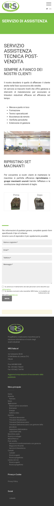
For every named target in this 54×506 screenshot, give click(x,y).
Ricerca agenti (14, 455)
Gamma (11, 415)
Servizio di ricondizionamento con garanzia (25, 443)
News (10, 401)
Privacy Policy (13, 481)
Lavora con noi (13, 460)
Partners (12, 399)
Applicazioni (12, 403)
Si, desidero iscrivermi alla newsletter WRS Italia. (21, 291)
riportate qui (13, 295)
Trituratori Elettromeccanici (19, 422)
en (50, 9)
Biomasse (13, 408)
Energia (12, 410)
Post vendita (12, 441)
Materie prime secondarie (18, 406)
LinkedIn (12, 498)
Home (10, 394)
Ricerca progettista (16, 458)
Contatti (11, 450)
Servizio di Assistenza (17, 448)
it (47, 9)
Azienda (11, 396)
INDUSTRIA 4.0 (13, 439)
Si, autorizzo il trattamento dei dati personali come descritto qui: (27, 287)
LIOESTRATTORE (15, 432)
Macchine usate (14, 434)
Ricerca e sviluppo (14, 436)
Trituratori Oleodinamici (17, 420)
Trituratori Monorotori (17, 418)
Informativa (6, 289)
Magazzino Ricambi (16, 446)
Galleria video (14, 413)
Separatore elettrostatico (18, 429)
